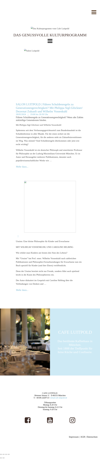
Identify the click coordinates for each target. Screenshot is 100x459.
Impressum (74, 437)
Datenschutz (92, 437)
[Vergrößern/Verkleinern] (1, 454)
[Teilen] (6, 454)
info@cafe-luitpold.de (58, 398)
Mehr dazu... (22, 166)
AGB (82, 437)
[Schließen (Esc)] (9, 454)
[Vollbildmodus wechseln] (4, 454)
